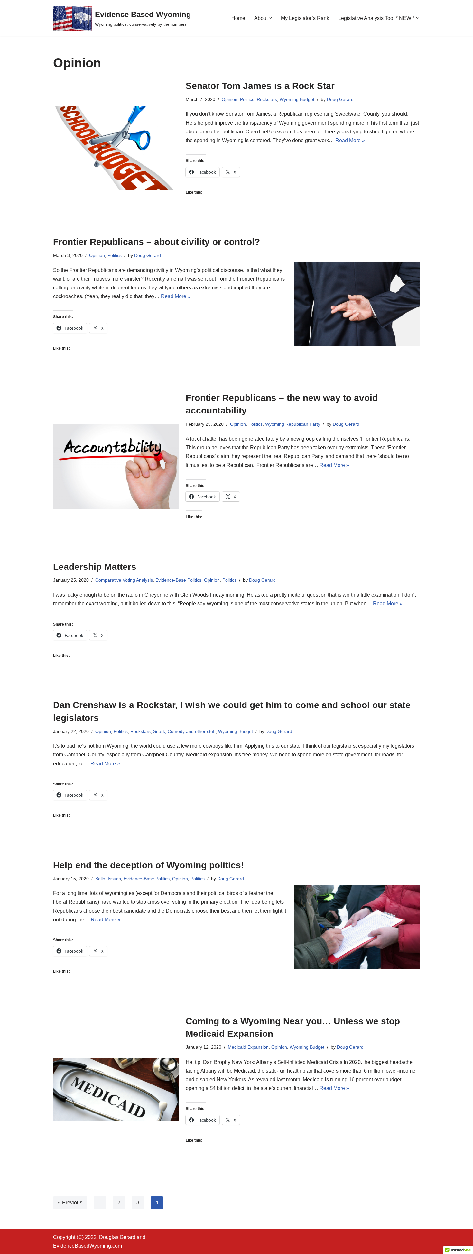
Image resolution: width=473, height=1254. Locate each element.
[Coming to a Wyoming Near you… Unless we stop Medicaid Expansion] (116, 1089)
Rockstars (267, 99)
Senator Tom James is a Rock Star (260, 86)
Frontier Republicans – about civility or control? (156, 242)
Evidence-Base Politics (178, 580)
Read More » (350, 140)
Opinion (229, 99)
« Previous (70, 1202)
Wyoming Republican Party (292, 424)
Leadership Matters (94, 567)
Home (238, 18)
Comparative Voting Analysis (124, 580)
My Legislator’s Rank (305, 18)
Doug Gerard (340, 99)
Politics (247, 99)
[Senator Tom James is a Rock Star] (116, 148)
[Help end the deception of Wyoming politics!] (357, 927)
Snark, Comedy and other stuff (184, 731)
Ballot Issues (108, 878)
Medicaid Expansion (248, 1047)
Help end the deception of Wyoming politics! (148, 865)
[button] (270, 18)
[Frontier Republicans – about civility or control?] (357, 304)
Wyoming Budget (297, 99)
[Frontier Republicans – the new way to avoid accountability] (116, 466)
